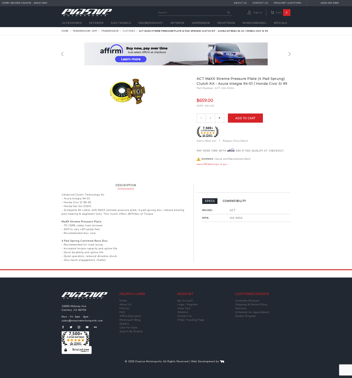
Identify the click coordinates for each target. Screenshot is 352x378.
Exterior (96, 23)
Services (240, 308)
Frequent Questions (287, 2)
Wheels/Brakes (254, 23)
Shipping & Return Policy (251, 304)
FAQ (122, 312)
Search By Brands (131, 331)
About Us (240, 2)
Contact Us (260, 2)
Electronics (121, 23)
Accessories (72, 23)
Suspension (201, 23)
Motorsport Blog (130, 320)
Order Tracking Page (190, 320)
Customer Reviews (247, 300)
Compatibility (234, 201)
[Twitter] (72, 328)
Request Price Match (235, 140)
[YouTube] (89, 328)
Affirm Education (130, 316)
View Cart (183, 308)
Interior (177, 23)
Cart (281, 12)
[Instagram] (80, 328)
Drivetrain (226, 23)
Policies (124, 308)
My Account (185, 300)
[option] (176, 53)
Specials (280, 23)
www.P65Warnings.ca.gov (212, 164)
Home (123, 300)
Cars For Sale (128, 327)
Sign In (257, 12)
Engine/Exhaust (150, 23)
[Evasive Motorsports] (87, 12)
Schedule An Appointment (252, 312)
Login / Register (187, 304)
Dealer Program (245, 316)
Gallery (124, 323)
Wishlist (182, 312)
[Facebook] (64, 328)
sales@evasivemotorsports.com (82, 320)
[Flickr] (97, 328)
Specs (210, 201)
